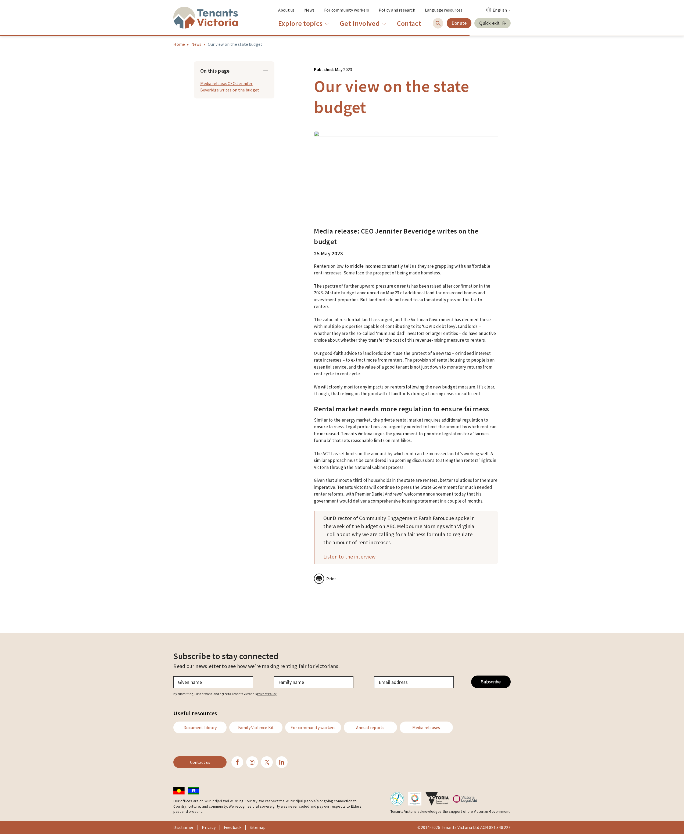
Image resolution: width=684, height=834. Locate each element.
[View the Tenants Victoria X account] (267, 762)
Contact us (200, 762)
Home (179, 44)
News (196, 44)
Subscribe (491, 682)
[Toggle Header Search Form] (438, 23)
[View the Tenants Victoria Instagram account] (252, 762)
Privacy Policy (267, 694)
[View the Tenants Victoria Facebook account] (237, 762)
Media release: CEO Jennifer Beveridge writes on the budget (229, 87)
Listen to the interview (349, 556)
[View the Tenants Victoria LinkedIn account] (282, 762)
